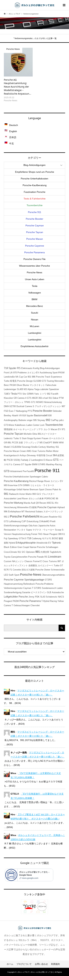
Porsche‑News (34, 272)
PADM (16, 601)
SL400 (20, 389)
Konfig (36, 368)
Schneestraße (57, 569)
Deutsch (13, 125)
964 (55, 455)
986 (33, 377)
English (13, 131)
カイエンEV (33, 372)
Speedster (54, 389)
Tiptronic (56, 542)
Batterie (22, 420)
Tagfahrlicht (55, 552)
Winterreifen (23, 507)
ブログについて (24, 964)
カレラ (47, 429)
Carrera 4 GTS (24, 398)
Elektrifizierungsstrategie (16, 525)
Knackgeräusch (11, 455)
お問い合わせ (41, 964)
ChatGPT (47, 442)
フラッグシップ (31, 442)
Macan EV (56, 429)
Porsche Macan (34, 239)
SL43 (42, 596)
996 (5, 511)
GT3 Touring (48, 381)
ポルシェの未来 (36, 498)
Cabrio (45, 476)
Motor (55, 451)
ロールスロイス (56, 438)
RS (45, 557)
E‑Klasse (48, 460)
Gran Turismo (38, 451)
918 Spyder (27, 415)
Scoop (58, 530)
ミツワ (43, 394)
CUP (23, 521)
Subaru (39, 511)
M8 (5, 485)
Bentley (7, 415)
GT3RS (37, 588)
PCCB (15, 442)
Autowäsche (58, 592)
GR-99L (7, 442)
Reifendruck (29, 584)
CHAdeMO (44, 521)
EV (49, 543)
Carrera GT (18, 464)
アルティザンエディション (48, 406)
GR (15, 398)
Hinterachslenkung (53, 402)
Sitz (24, 394)
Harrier (26, 489)
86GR (35, 398)
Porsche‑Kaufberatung (35, 185)
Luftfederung (15, 521)
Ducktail (20, 406)
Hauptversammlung (13, 584)
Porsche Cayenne (34, 245)
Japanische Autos (46, 525)
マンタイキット (37, 385)
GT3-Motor (9, 425)
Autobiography (11, 420)
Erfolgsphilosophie (26, 542)
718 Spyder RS (12, 368)
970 (15, 372)
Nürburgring (21, 411)
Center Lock (39, 425)
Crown (23, 451)
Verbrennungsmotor (13, 588)
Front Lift (8, 372)
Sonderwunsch (49, 588)
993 (34, 494)
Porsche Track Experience (49, 377)
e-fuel (45, 398)
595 (35, 420)
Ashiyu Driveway (28, 455)
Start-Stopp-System (31, 438)
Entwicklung (32, 521)
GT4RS (41, 464)
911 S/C (21, 552)
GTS (56, 459)
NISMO (39, 402)
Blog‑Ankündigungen (34, 165)
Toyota (7, 557)
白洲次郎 (45, 552)
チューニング (29, 429)
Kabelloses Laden (23, 425)
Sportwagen (35, 476)
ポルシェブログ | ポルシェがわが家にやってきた (35, 972)
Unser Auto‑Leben (34, 279)
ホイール (17, 429)
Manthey (51, 447)
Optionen (30, 552)
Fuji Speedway (11, 538)
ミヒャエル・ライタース (42, 485)
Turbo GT (58, 565)
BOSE (55, 538)
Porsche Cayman (34, 225)
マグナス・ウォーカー (43, 530)
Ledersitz (8, 438)
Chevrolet (35, 605)
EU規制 (33, 507)
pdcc (61, 420)
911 (57, 447)
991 (37, 551)
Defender (57, 411)
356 (40, 398)
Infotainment (16, 471)
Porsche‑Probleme (44, 584)
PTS (30, 411)
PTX (19, 394)
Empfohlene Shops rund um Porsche (34, 172)
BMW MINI (58, 442)
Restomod (30, 511)
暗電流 (13, 381)
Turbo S (17, 438)
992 (48, 420)
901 (29, 377)
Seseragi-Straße (30, 447)
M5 (41, 442)
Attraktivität (42, 543)
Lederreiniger (10, 389)
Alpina (30, 389)
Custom (7, 561)
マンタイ (21, 530)
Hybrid (12, 543)
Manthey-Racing (54, 464)
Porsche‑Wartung (13, 502)
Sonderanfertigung (12, 592)
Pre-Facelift (28, 471)
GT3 (6, 471)
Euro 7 (12, 411)
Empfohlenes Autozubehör (35, 346)
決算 (21, 442)
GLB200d (16, 447)
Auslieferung (46, 372)
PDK (37, 596)
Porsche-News (30, 574)
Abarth (15, 415)
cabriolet (44, 389)
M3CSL (50, 503)
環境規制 (8, 429)
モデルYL (46, 538)
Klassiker (8, 398)
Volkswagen (34, 292)
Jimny (31, 596)
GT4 (20, 485)
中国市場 (41, 455)
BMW (34, 299)
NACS (61, 596)
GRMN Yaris (33, 394)
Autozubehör (10, 498)
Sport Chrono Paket (48, 489)
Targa (37, 389)
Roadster (53, 516)
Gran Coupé (23, 547)
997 (59, 561)
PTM (61, 398)
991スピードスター (47, 434)
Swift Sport (14, 575)
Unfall (19, 489)
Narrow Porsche (37, 547)
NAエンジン (18, 561)
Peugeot (8, 601)
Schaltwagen (52, 547)
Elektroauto (26, 368)
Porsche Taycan (34, 232)
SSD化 (16, 460)
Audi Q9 (35, 503)
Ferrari (34, 534)
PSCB (10, 460)
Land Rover (22, 498)
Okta (34, 434)
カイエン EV (57, 481)
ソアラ (39, 429)
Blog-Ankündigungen (50, 368)
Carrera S (29, 406)
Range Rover (43, 481)
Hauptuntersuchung (21, 534)
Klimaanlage (10, 489)
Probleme (22, 372)
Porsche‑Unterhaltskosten (34, 178)
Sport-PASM (58, 372)
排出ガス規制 (28, 569)
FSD (6, 411)
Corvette (17, 569)
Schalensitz (51, 596)
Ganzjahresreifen (19, 557)
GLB (49, 592)
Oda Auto (33, 525)
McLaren (34, 326)
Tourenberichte (35, 205)
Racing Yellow (57, 601)
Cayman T (28, 588)
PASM (13, 385)
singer (29, 420)
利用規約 (55, 964)
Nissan (34, 319)
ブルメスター (48, 494)
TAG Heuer (43, 534)
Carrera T (8, 605)
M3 (25, 389)
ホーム (10, 964)
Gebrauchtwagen (22, 605)
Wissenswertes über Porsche (34, 265)
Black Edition (10, 547)
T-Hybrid (45, 601)
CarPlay (55, 420)
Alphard (61, 507)
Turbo (6, 381)
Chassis (28, 561)
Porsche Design (25, 381)
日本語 (12, 137)
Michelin (28, 434)
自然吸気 (32, 565)
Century (42, 447)
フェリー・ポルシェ (13, 402)
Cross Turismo (50, 561)
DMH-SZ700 (10, 406)
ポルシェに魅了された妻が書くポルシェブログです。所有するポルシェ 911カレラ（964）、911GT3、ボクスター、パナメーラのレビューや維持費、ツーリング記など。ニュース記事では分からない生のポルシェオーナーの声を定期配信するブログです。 (34, 944)
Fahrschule (51, 385)
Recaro (42, 503)
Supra (29, 530)
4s (60, 489)
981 (6, 493)
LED (6, 575)
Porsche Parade (36, 557)
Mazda (27, 503)
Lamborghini (34, 333)
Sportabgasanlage (34, 579)
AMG (28, 451)
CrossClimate (10, 552)
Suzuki (34, 312)
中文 (11, 143)
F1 (11, 569)
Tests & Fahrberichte (35, 198)
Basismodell (40, 415)
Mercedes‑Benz (34, 306)
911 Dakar (53, 398)
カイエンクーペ (45, 565)
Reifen (49, 451)
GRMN (26, 485)
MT (23, 511)
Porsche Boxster (34, 218)
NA (16, 377)
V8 (20, 415)
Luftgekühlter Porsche (16, 596)
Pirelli (52, 521)
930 (50, 415)
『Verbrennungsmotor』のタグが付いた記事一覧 (34, 38)
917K (6, 569)
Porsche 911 (34, 212)
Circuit (49, 455)
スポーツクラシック (53, 511)
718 (29, 538)
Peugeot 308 (55, 534)
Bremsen (34, 489)
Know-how (12, 485)
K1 (63, 534)
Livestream (54, 556)
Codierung (36, 538)
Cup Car (23, 377)
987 (63, 406)
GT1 (33, 402)
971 (63, 429)
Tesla (34, 286)
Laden (60, 588)
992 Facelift (52, 394)
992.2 (6, 516)
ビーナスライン (38, 592)
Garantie (26, 592)
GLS (39, 494)
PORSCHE (49, 498)
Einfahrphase (14, 511)
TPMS (27, 402)
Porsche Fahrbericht (24, 516)
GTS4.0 (22, 538)
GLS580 (37, 381)
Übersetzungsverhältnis (53, 575)
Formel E (37, 561)
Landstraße (9, 377)
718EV (7, 394)
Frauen (45, 438)
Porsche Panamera (34, 252)
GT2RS (48, 579)
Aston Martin (25, 494)
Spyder (28, 464)
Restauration (10, 530)
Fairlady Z (25, 460)
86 (57, 498)
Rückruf (33, 481)
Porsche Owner (42, 569)
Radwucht (14, 494)
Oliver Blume (22, 385)
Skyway (41, 420)
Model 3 (8, 447)
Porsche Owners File (34, 259)
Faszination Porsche (34, 192)
